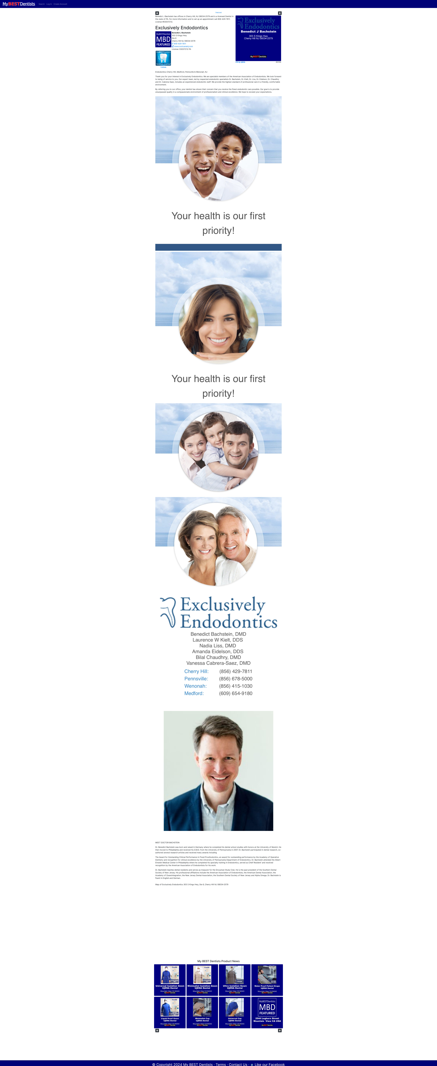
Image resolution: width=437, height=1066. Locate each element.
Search (42, 4)
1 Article (163, 67)
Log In (49, 4)
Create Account (60, 4)
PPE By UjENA (240, 62)
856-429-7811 (179, 43)
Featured (219, 12)
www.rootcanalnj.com (183, 46)
